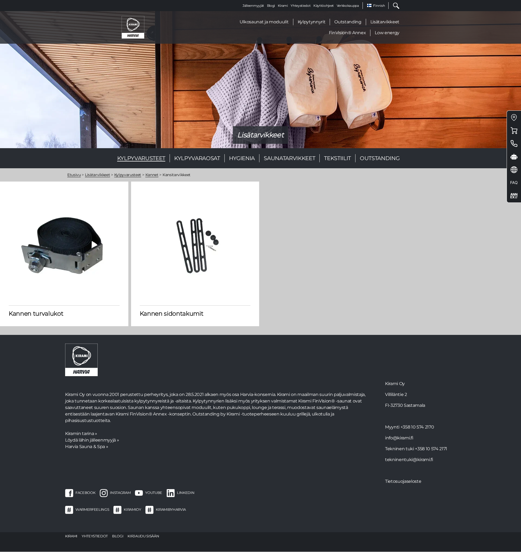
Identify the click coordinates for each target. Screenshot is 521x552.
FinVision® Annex (347, 32)
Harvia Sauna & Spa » (86, 446)
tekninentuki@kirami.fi (409, 459)
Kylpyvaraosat (197, 158)
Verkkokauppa (348, 6)
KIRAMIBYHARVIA (171, 509)
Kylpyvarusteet (141, 158)
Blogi (271, 6)
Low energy (387, 32)
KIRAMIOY (132, 509)
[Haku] (394, 5)
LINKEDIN (185, 492)
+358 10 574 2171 (431, 448)
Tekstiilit (337, 158)
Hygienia (242, 158)
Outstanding (347, 21)
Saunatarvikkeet (289, 158)
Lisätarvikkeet (384, 21)
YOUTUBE (153, 492)
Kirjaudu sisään (143, 536)
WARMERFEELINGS (92, 509)
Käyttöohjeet (323, 6)
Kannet (151, 174)
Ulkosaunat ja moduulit (264, 21)
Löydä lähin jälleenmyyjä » (92, 440)
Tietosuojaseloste (403, 481)
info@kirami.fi (399, 437)
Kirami (283, 6)
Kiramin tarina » (81, 433)
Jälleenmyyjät (253, 6)
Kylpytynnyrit (312, 21)
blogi (117, 536)
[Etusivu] (133, 27)
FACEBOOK (85, 492)
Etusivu (74, 174)
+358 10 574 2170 (417, 427)
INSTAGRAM (120, 492)
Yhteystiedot (300, 6)
